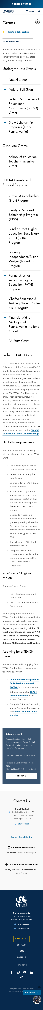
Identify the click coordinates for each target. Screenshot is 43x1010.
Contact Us (21, 776)
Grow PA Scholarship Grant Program (24, 198)
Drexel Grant (18, 79)
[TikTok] (21, 977)
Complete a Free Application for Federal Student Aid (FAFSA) (24, 683)
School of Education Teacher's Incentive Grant (23, 161)
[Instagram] (18, 972)
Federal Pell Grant (21, 89)
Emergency (21, 939)
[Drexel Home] (8, 11)
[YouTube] (24, 972)
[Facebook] (11, 972)
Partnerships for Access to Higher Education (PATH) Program (21, 282)
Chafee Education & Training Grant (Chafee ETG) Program (24, 303)
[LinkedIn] (31, 972)
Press (21, 951)
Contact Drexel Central (21, 837)
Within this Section (11, 41)
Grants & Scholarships (18, 32)
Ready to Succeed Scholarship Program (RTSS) (23, 214)
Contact (21, 945)
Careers (21, 957)
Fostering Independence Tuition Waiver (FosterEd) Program (23, 259)
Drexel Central (21, 4)
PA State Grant (19, 340)
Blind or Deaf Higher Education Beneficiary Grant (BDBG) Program (24, 236)
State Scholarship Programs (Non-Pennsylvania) (21, 127)
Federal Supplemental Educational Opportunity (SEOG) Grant (24, 106)
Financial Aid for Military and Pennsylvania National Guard (24, 324)
